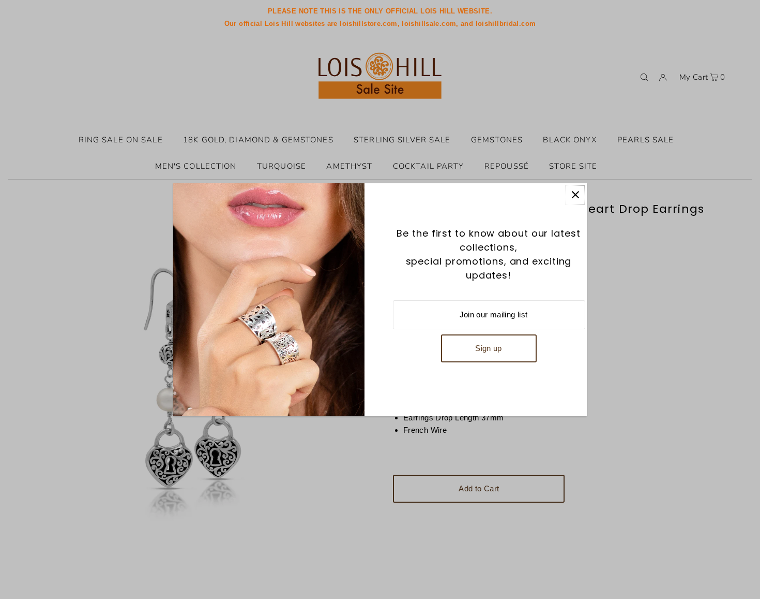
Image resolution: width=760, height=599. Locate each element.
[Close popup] (575, 195)
